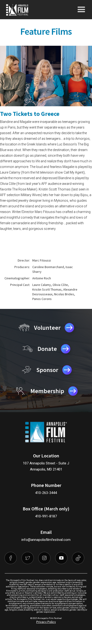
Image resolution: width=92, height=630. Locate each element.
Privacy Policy (46, 622)
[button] (81, 9)
